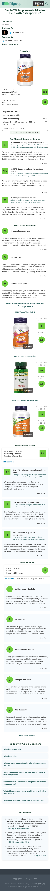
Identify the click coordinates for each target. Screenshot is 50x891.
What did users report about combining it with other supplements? (24, 792)
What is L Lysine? (10, 756)
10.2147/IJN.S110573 (38, 855)
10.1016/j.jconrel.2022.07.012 (18, 842)
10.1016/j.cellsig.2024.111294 (18, 828)
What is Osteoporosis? (12, 749)
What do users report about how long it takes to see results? (24, 764)
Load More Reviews (27, 735)
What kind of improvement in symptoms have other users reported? (24, 783)
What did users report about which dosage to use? (23, 800)
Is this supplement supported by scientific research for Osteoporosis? (24, 773)
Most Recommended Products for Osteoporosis (25, 305)
